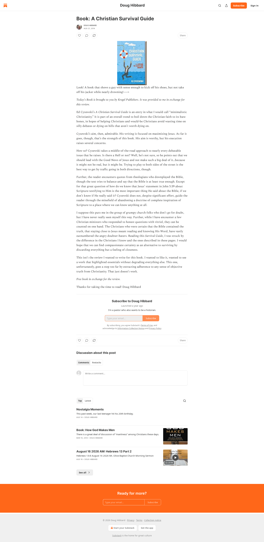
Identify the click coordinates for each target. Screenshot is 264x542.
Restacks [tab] (96, 362)
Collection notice (152, 520)
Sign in (254, 5)
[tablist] (89, 362)
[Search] (220, 5)
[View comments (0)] (87, 35)
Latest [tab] (88, 400)
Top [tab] (80, 400)
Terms (139, 520)
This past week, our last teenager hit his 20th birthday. (104, 413)
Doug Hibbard (90, 25)
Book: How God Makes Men (95, 430)
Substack (116, 535)
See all (82, 472)
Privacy (130, 520)
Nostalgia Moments (90, 409)
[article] (132, 415)
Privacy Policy (155, 328)
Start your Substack (124, 527)
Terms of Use (147, 325)
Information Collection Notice (131, 328)
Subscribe (238, 5)
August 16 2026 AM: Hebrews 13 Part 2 (104, 451)
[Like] (79, 35)
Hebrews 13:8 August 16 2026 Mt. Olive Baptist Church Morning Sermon (115, 455)
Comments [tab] (83, 362)
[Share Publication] (226, 5)
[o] (175, 458)
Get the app (147, 527)
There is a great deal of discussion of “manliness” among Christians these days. (117, 434)
